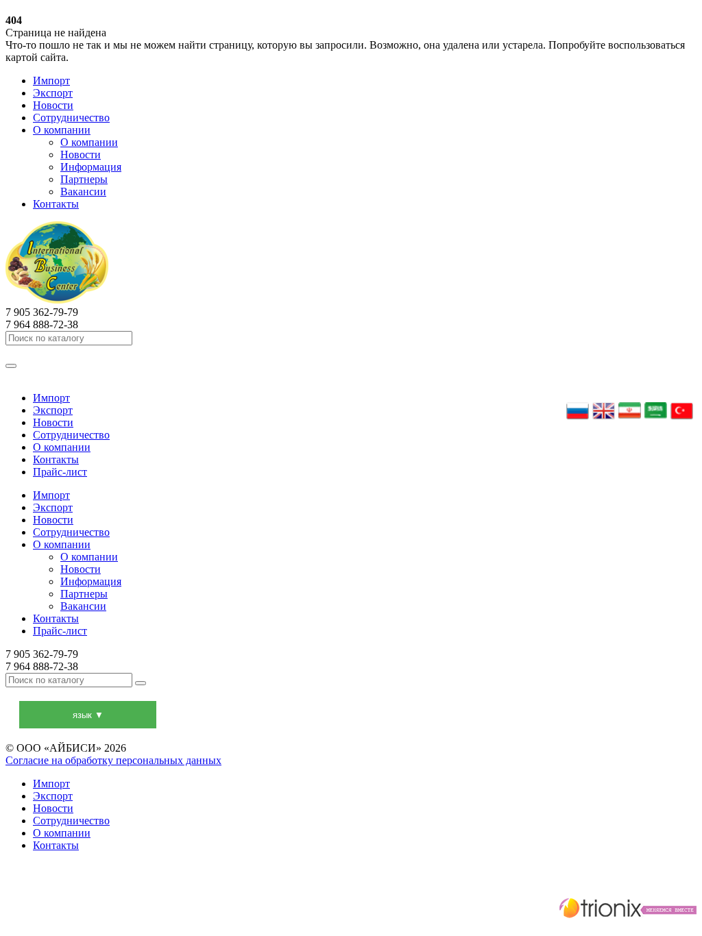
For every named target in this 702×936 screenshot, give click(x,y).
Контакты (56, 204)
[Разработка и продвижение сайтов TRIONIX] (351, 910)
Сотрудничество (71, 117)
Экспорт (53, 93)
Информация (90, 167)
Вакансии (83, 191)
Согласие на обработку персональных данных (113, 760)
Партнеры (84, 179)
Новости (53, 105)
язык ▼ (88, 715)
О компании (61, 130)
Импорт (51, 80)
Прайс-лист (60, 472)
